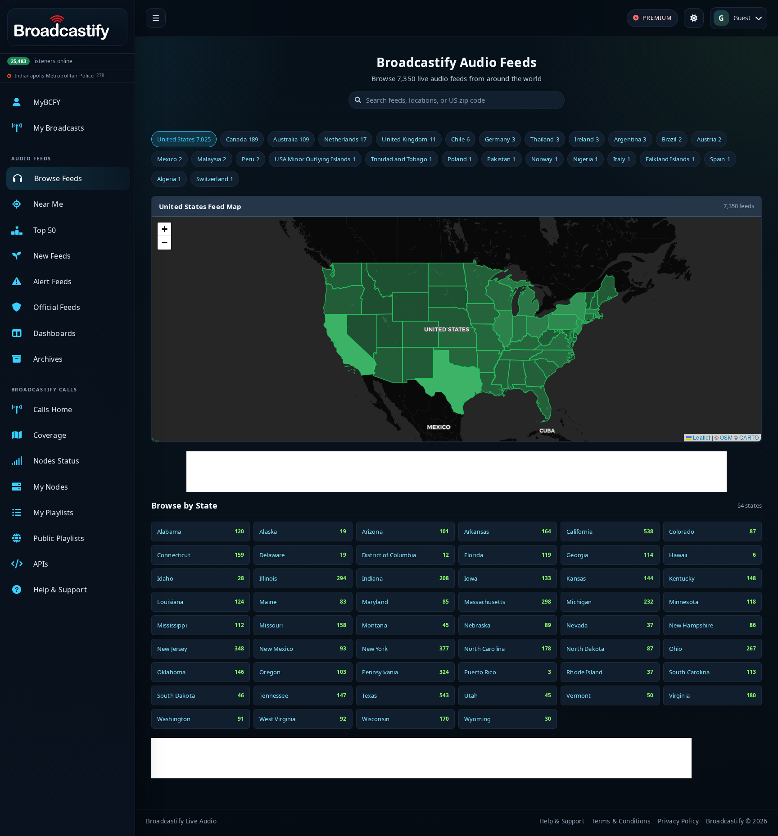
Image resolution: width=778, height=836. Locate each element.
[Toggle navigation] (156, 18)
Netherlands (345, 139)
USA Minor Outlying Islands (315, 159)
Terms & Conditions (621, 821)
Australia (291, 139)
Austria (709, 139)
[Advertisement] (456, 471)
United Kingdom (409, 139)
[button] (164, 229)
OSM (726, 437)
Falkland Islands (670, 159)
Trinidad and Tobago (401, 159)
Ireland (586, 139)
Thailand (544, 139)
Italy (621, 159)
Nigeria (585, 159)
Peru (251, 159)
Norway (544, 159)
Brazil (672, 139)
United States (184, 139)
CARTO (749, 437)
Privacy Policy (678, 821)
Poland (460, 159)
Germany (500, 139)
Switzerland (214, 179)
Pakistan (501, 159)
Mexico (169, 159)
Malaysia (211, 159)
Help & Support (561, 821)
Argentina (630, 139)
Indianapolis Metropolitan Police (54, 75)
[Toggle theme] (694, 18)
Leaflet (701, 437)
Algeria (169, 179)
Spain (720, 159)
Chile (460, 139)
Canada (242, 139)
